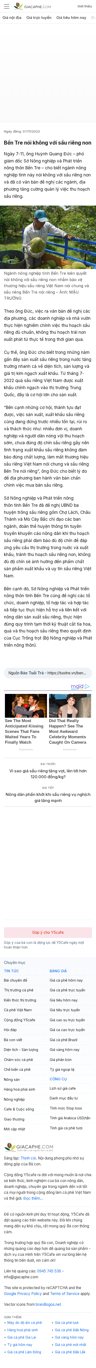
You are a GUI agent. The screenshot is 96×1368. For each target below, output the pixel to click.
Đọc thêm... (33, 1198)
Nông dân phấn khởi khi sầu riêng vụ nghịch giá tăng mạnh (48, 797)
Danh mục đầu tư (64, 1098)
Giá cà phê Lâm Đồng (24, 1352)
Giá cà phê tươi (67, 1323)
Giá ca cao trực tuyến (67, 1030)
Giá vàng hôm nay (65, 1050)
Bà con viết (13, 1040)
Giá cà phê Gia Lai (21, 1337)
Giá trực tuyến (38, 17)
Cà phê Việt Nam (18, 1010)
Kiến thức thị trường (20, 1000)
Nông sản (12, 1079)
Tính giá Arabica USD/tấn (70, 1118)
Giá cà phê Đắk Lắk (70, 1352)
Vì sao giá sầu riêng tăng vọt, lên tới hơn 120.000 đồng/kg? (48, 773)
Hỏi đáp (10, 1030)
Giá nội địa (11, 17)
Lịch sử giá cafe (63, 1088)
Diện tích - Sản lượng (21, 1050)
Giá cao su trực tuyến (67, 1020)
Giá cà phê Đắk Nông (72, 1330)
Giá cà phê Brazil (63, 1040)
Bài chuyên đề (15, 980)
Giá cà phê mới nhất (70, 1345)
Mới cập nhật (14, 1129)
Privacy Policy (29, 1293)
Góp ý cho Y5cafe (48, 932)
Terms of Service (65, 1293)
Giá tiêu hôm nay (71, 17)
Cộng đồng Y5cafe (19, 1020)
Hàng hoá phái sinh (19, 1089)
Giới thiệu (85, 6)
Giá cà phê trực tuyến (67, 990)
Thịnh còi (28, 1158)
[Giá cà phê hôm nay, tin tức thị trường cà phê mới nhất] (32, 6)
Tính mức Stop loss (66, 1108)
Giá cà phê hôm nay (66, 980)
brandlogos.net (48, 1304)
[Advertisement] (48, 75)
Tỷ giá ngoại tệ (62, 1069)
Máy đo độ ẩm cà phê (24, 1323)
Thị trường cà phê (18, 990)
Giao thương (14, 1119)
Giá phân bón (61, 1060)
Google (10, 1293)
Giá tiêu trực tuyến (65, 1010)
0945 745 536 (49, 1271)
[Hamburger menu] (6, 6)
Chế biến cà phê (17, 1069)
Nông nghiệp (14, 1099)
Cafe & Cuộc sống (19, 1109)
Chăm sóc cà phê (18, 1060)
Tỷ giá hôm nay (19, 1345)
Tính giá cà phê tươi (66, 1128)
